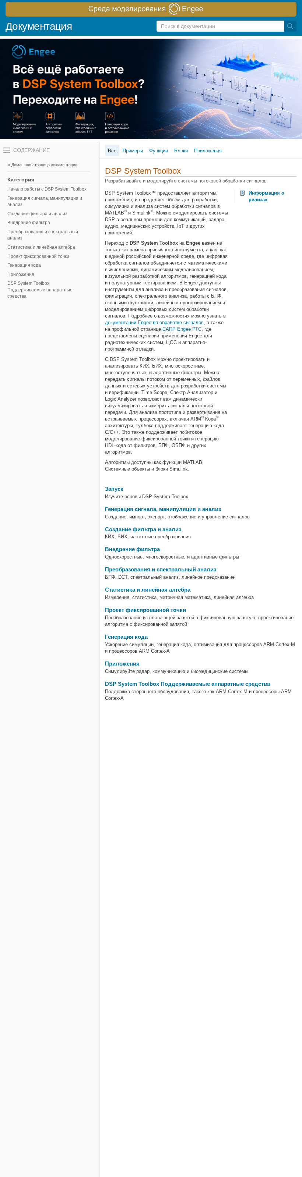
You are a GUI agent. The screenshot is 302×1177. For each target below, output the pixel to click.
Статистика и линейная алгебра (41, 247)
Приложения (20, 274)
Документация (39, 26)
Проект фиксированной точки (38, 256)
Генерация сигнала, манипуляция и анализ (44, 202)
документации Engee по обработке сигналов (154, 322)
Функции (158, 150)
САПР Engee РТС (181, 329)
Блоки (181, 150)
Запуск (114, 489)
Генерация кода (24, 265)
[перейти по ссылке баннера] (151, 9)
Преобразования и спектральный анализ (42, 235)
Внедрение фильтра (28, 222)
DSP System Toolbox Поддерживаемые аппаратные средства (40, 290)
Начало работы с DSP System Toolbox (47, 189)
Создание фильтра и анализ (37, 213)
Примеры (133, 150)
